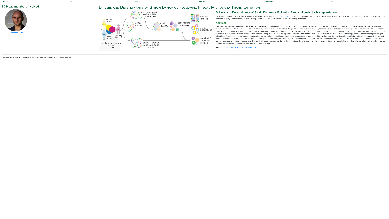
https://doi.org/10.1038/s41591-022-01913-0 (240, 47)
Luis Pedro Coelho (282, 16)
